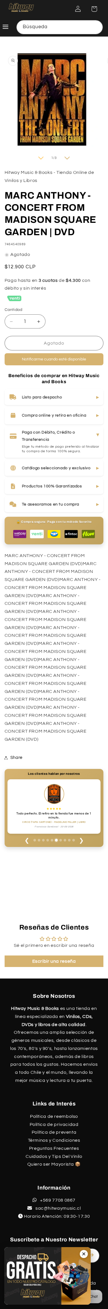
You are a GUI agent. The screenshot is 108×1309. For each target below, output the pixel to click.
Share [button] (16, 757)
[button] (94, 9)
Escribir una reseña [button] (54, 961)
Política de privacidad (54, 1124)
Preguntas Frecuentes (54, 1148)
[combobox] (60, 27)
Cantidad (13, 311)
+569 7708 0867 (57, 1200)
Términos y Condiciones (54, 1140)
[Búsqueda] (96, 27)
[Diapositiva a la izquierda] (41, 159)
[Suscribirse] (92, 1255)
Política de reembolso (54, 1116)
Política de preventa (54, 1132)
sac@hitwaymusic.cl (57, 1208)
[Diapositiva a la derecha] (67, 159)
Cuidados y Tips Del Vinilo (54, 1156)
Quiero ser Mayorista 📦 (54, 1164)
